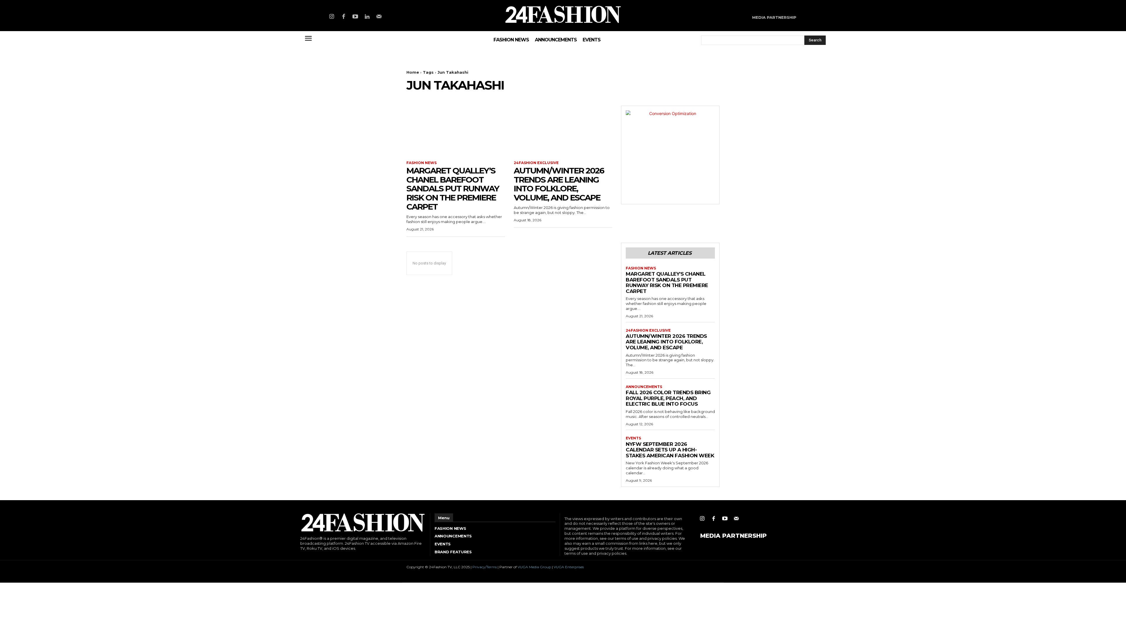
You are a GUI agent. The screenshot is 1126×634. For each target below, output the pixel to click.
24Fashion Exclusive (536, 163)
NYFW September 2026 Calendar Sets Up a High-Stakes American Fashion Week (670, 449)
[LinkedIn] (367, 17)
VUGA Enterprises (569, 567)
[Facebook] (343, 17)
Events (633, 438)
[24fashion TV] (563, 14)
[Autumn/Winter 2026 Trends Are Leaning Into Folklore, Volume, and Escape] (563, 130)
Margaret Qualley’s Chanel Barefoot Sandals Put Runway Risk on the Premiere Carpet (452, 189)
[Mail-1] (379, 17)
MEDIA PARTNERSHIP (733, 535)
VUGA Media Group (534, 567)
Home (412, 72)
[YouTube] (355, 17)
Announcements (644, 387)
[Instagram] (331, 17)
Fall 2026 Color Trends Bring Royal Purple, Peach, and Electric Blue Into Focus (668, 398)
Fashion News (421, 163)
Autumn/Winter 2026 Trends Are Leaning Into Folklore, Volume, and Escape (559, 184)
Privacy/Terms (484, 567)
